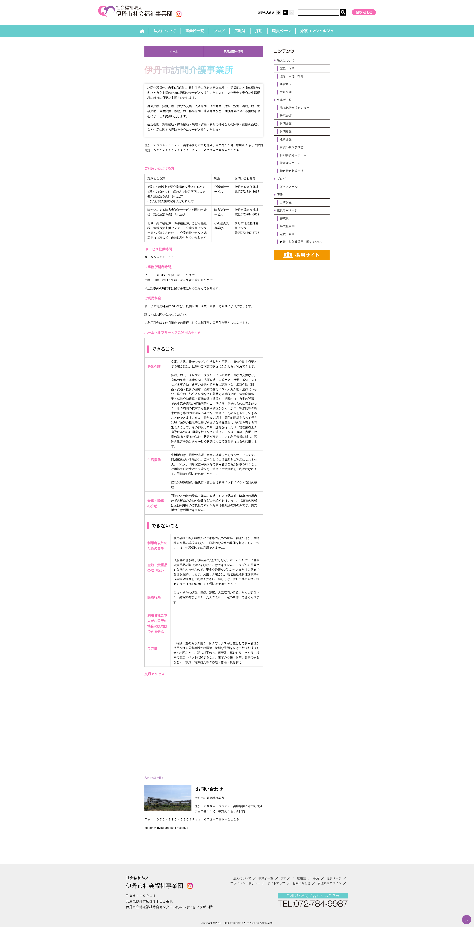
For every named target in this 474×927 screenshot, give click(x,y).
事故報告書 (287, 226)
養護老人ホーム (290, 163)
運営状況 (286, 84)
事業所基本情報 (233, 51)
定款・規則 (287, 234)
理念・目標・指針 (291, 76)
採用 (316, 878)
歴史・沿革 (287, 68)
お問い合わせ (364, 12)
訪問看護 (286, 131)
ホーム (174, 51)
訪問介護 (286, 123)
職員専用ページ (287, 210)
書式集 (284, 218)
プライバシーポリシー (245, 883)
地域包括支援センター (294, 107)
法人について (286, 60)
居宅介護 (286, 115)
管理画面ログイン (329, 883)
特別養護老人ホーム (293, 155)
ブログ (281, 178)
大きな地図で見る (154, 777)
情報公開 (286, 92)
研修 (280, 194)
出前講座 (286, 202)
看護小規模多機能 (291, 147)
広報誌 (301, 878)
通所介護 (286, 139)
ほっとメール (289, 186)
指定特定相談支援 (291, 170)
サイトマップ (276, 883)
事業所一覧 (284, 100)
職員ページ (334, 878)
